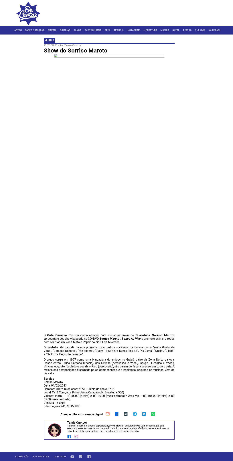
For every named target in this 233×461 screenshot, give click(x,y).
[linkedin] (125, 414)
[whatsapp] (153, 414)
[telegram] (134, 414)
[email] (107, 414)
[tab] (18, 30)
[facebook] (116, 414)
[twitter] (144, 414)
